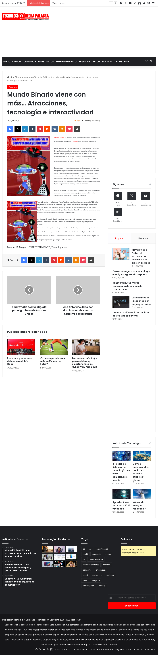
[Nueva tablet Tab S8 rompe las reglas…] (71, 564)
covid (85, 554)
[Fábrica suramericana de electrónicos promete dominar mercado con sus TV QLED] (47, 564)
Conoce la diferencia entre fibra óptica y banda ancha (130, 314)
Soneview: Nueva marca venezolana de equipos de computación (127, 286)
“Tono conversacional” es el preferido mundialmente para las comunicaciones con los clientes (97, 3)
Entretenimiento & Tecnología (30, 77)
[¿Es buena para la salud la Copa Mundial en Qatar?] (54, 347)
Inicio (6, 61)
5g (84, 549)
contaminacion (102, 549)
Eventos (50, 77)
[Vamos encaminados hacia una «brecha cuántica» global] (142, 456)
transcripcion (88, 585)
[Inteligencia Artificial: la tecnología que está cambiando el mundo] (121, 456)
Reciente (143, 238)
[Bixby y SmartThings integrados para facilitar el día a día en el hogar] (59, 557)
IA (84, 559)
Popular (119, 238)
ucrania (102, 585)
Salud (96, 61)
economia (96, 554)
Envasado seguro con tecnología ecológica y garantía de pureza (131, 273)
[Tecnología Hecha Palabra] (26, 16)
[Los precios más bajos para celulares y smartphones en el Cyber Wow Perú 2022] (86, 347)
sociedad (110, 575)
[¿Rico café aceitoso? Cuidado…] (47, 549)
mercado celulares (91, 564)
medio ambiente (96, 559)
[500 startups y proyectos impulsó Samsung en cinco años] (59, 564)
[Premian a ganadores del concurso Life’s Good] (21, 347)
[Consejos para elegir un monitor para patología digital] (47, 557)
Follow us (126, 539)
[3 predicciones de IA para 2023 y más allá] (121, 494)
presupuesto (101, 570)
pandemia (87, 570)
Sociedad (107, 61)
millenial (106, 564)
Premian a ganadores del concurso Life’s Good (19, 361)
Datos (50, 61)
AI (90, 549)
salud (85, 575)
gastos (108, 554)
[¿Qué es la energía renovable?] (142, 494)
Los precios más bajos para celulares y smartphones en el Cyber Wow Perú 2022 (85, 362)
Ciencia (16, 61)
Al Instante (122, 61)
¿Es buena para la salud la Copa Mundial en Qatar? (53, 361)
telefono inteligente (91, 580)
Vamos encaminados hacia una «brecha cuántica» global (141, 472)
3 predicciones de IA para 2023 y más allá (121, 505)
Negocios (84, 61)
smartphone (97, 575)
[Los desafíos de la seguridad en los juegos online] (120, 302)
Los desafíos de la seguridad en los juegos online (141, 301)
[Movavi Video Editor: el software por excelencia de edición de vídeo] (120, 254)
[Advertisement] (106, 31)
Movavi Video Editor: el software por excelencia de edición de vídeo (141, 256)
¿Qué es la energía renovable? (139, 505)
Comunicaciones (34, 61)
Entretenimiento (66, 61)
